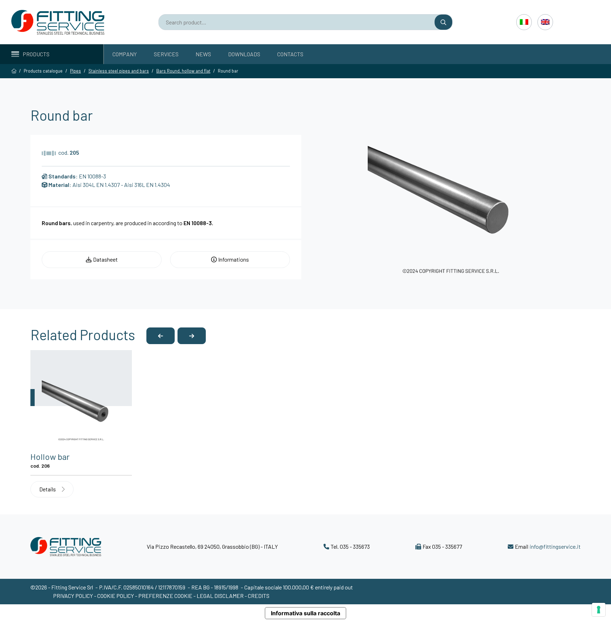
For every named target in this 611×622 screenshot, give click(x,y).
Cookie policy (116, 595)
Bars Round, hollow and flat (183, 71)
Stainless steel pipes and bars (118, 71)
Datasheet (105, 259)
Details (48, 489)
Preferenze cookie (165, 595)
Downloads (244, 54)
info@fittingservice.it (555, 546)
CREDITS (258, 595)
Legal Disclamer (220, 595)
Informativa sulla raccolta (305, 613)
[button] (160, 335)
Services (166, 54)
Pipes (75, 71)
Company (124, 54)
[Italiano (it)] (524, 22)
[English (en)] (545, 22)
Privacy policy (73, 595)
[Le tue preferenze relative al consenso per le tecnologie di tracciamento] (598, 609)
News (203, 54)
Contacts (290, 54)
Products (36, 54)
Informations (233, 259)
